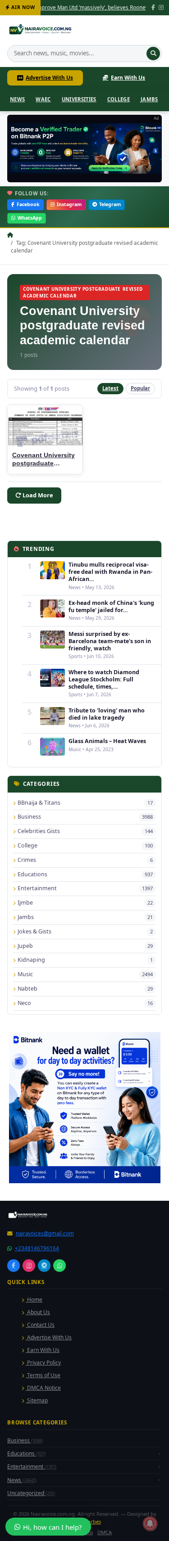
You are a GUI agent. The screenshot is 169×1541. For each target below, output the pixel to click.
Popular (140, 388)
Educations (26, 1453)
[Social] (13, 1265)
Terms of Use (43, 1375)
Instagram (69, 204)
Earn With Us (128, 77)
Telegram (110, 204)
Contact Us (40, 1325)
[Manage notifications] (150, 1523)
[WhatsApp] (59, 1265)
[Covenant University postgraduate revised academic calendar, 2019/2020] (45, 426)
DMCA (104, 1532)
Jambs (149, 99)
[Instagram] (161, 8)
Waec (43, 99)
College (118, 99)
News (17, 99)
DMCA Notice (43, 1388)
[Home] (41, 30)
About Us (38, 1312)
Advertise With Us (49, 77)
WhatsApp (30, 218)
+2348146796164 (37, 1248)
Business (25, 1440)
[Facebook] (153, 8)
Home (34, 1299)
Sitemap (37, 1400)
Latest (110, 388)
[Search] (153, 53)
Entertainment (31, 1466)
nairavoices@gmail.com (45, 1233)
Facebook (28, 204)
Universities (79, 99)
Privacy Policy (43, 1362)
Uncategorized (31, 1493)
